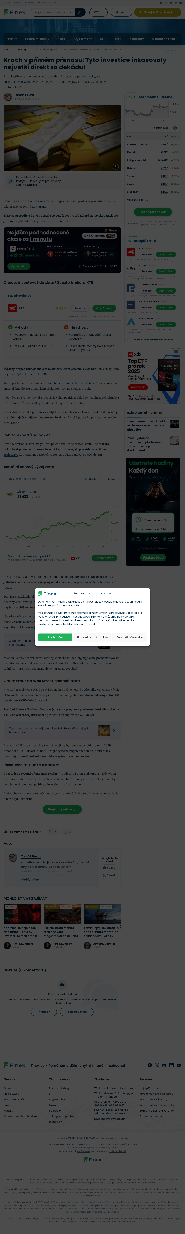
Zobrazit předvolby (129, 637)
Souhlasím (55, 637)
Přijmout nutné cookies (92, 637)
